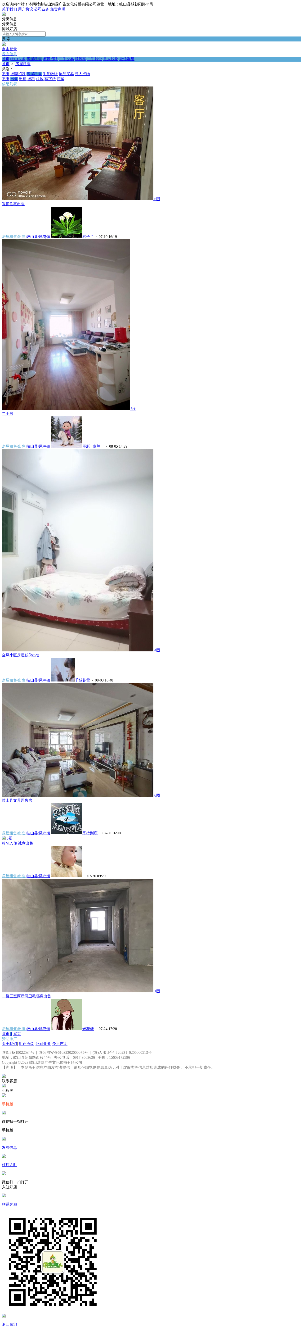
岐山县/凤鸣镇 (38, 237)
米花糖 (88, 1029)
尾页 (17, 1034)
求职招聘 (50, 59)
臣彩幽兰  (93, 446)
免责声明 (57, 9)
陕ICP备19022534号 (18, 1052)
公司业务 (41, 9)
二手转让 (94, 59)
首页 (5, 59)
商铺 (60, 79)
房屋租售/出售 (14, 237)
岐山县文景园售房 (17, 800)
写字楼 (50, 79)
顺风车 (80, 59)
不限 (5, 74)
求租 (31, 79)
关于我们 (9, 9)
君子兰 (88, 237)
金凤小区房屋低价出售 (21, 655)
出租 (23, 79)
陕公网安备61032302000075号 (63, 1052)
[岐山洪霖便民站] (4, 14)
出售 (14, 79)
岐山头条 (18, 59)
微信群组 (126, 59)
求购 (40, 79)
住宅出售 (13, 204)
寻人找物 (110, 59)
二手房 (7, 414)
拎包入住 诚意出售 (17, 843)
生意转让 (50, 74)
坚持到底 (90, 833)
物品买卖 (66, 74)
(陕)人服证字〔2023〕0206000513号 (122, 1052)
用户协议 (25, 9)
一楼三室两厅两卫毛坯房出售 (26, 996)
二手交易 (66, 59)
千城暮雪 (82, 680)
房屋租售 (34, 59)
